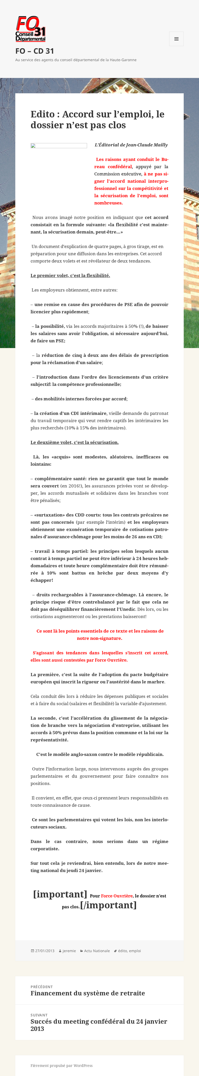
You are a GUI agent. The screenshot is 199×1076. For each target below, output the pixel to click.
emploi (135, 950)
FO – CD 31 (34, 51)
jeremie (69, 950)
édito (122, 950)
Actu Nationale (97, 950)
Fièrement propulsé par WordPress (62, 1065)
